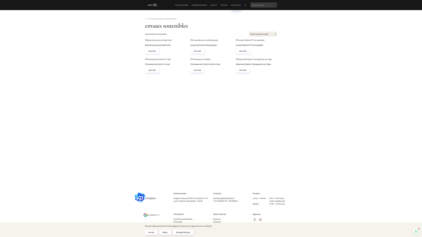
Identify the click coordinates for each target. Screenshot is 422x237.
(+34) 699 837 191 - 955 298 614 (225, 201)
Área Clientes (236, 5)
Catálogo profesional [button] (199, 5)
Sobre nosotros (219, 214)
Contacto (224, 5)
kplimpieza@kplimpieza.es (223, 198)
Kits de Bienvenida (181, 5)
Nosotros (216, 219)
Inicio (146, 19)
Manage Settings (183, 232)
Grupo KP (213, 5)
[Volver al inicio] (152, 5)
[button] (416, 231)
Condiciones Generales (183, 219)
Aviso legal (178, 222)
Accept (151, 232)
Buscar (275, 5)
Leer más (152, 51)
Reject (165, 232)
